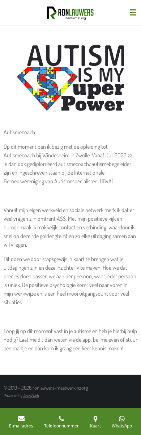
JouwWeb (31, 395)
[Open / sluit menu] (133, 12)
